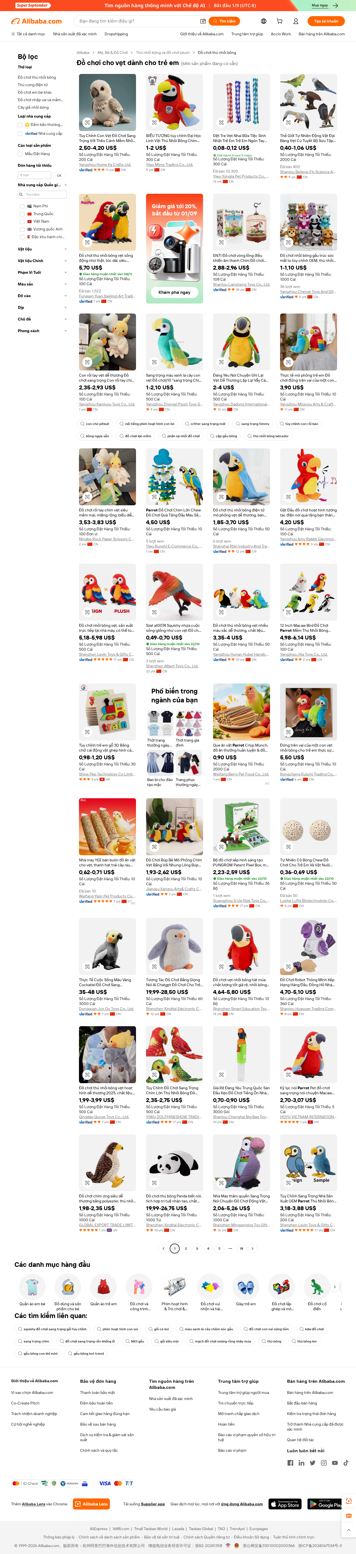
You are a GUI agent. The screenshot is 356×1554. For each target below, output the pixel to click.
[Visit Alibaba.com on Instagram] (323, 1462)
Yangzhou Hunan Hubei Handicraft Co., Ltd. (241, 654)
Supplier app (153, 1504)
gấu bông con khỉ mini (41, 1354)
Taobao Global (201, 1528)
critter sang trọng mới (208, 424)
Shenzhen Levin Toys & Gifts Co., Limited (107, 654)
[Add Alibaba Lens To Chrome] (91, 1504)
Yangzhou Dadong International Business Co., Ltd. (241, 404)
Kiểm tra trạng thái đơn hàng (311, 1413)
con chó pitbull (97, 424)
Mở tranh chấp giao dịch (238, 1413)
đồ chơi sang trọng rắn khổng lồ (90, 1341)
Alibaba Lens (33, 1504)
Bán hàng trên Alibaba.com (310, 1392)
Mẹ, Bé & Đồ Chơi (113, 52)
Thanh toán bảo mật (97, 1392)
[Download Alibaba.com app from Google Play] (326, 1504)
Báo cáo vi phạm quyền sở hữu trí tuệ (246, 1437)
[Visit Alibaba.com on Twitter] (312, 1462)
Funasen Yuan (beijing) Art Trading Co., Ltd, (107, 296)
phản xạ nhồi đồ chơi (183, 436)
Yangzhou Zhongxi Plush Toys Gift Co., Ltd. (174, 404)
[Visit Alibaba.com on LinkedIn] (301, 1462)
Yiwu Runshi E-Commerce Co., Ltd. (174, 546)
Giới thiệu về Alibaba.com (34, 1381)
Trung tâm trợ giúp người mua (243, 1392)
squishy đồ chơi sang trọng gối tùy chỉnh (55, 1329)
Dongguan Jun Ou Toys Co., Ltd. (106, 1008)
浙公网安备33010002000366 (269, 1545)
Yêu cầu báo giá (162, 1409)
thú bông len (307, 1341)
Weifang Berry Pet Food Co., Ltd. (241, 774)
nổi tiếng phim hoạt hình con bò (149, 424)
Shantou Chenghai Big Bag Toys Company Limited (241, 1117)
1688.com (120, 1528)
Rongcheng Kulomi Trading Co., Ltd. (308, 774)
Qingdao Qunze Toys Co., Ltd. (104, 1117)
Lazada (178, 1528)
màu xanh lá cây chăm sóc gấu (209, 1329)
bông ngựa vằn (97, 436)
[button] (203, 21)
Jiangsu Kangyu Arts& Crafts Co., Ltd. (174, 889)
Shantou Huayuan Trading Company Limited (308, 1008)
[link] (349, 1501)
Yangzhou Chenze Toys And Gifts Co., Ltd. (308, 291)
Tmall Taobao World (150, 1528)
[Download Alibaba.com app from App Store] (285, 1504)
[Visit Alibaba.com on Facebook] (290, 1462)
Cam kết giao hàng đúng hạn (105, 1413)
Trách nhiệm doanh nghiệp (34, 1413)
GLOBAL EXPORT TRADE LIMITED (107, 1225)
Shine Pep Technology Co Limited (107, 774)
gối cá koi (161, 1329)
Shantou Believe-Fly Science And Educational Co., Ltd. (308, 172)
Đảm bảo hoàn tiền (96, 1403)
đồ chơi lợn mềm (138, 436)
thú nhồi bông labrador (271, 436)
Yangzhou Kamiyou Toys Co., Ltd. (107, 404)
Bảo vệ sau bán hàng (98, 1424)
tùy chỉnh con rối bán (301, 424)
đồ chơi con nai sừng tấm (269, 1329)
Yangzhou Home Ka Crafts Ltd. (105, 164)
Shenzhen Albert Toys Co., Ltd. (172, 666)
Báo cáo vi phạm (232, 1450)
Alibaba (83, 52)
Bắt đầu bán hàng (302, 1403)
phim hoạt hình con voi (120, 1329)
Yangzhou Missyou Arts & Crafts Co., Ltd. (308, 404)
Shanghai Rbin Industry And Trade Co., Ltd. (241, 546)
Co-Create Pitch (25, 1403)
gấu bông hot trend (89, 1354)
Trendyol (237, 1528)
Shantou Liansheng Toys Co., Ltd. (241, 284)
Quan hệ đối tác (300, 1440)
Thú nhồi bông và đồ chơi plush (163, 52)
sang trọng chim (36, 1341)
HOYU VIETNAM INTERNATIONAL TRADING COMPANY (308, 1117)
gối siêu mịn (169, 1341)
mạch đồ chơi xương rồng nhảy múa (223, 1341)
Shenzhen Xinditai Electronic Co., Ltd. (174, 1008)
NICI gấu (137, 1341)
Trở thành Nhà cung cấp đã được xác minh (315, 1426)
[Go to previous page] (164, 1249)
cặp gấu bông (226, 436)
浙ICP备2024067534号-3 (320, 1545)
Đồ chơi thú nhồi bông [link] (217, 52)
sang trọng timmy (255, 424)
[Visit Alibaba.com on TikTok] (346, 1462)
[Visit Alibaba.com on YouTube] (335, 1462)
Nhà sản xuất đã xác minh (171, 1398)
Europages (258, 1528)
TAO (221, 1528)
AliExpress (99, 1528)
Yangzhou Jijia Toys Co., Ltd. (304, 654)
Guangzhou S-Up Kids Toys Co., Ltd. (241, 900)
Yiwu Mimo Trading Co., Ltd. (169, 164)
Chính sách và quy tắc (99, 1450)
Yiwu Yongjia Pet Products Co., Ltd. (241, 176)
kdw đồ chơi (314, 1329)
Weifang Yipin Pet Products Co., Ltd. (107, 896)
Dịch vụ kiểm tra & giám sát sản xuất (107, 1437)
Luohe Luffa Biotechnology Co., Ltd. (308, 900)
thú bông (274, 1341)
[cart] (280, 22)
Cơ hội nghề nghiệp (28, 1424)
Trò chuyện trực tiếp (235, 1403)
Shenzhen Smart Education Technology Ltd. (241, 1008)
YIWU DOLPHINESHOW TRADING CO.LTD (174, 1117)
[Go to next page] (253, 1249)
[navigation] (42, 651)
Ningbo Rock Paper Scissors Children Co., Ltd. (107, 539)
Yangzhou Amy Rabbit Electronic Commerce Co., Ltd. (308, 539)
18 (241, 1248)
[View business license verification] (228, 1545)
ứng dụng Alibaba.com (242, 1504)
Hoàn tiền (226, 1424)
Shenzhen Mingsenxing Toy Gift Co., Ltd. (241, 1225)
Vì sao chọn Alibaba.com (32, 1392)
